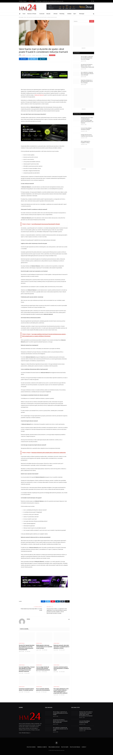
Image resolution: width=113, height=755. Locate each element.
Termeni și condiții (42, 747)
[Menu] (19, 14)
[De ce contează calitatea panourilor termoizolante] (44, 680)
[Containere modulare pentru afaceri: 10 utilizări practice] (27, 680)
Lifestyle (55, 13)
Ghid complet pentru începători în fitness (85, 142)
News (25, 17)
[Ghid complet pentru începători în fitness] (76, 143)
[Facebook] (14, 68)
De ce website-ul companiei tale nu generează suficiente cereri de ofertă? (87, 74)
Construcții (41, 13)
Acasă (24, 13)
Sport (74, 13)
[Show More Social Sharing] (48, 59)
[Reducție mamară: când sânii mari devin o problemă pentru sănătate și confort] (62, 637)
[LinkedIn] (14, 75)
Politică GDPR (64, 747)
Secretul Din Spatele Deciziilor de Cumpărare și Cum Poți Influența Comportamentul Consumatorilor (26, 647)
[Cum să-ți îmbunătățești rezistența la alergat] (76, 129)
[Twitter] (14, 72)
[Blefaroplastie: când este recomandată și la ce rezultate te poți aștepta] (44, 637)
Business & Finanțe (31, 13)
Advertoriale (52, 55)
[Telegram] (14, 82)
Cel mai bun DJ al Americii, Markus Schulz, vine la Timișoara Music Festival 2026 (87, 66)
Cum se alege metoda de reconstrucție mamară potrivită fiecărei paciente (43, 668)
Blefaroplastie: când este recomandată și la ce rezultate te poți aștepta (44, 647)
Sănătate (69, 13)
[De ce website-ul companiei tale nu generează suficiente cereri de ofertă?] (76, 74)
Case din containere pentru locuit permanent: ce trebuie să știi (61, 668)
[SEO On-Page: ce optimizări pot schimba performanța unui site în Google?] (76, 58)
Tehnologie (81, 13)
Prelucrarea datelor (54, 747)
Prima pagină (21, 17)
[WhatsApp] (14, 85)
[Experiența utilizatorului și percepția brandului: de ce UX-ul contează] (76, 81)
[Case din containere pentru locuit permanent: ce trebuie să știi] (62, 658)
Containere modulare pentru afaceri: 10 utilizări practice (26, 689)
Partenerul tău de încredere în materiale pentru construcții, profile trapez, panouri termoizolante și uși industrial (87, 120)
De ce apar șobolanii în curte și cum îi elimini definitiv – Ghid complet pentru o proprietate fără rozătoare (61, 691)
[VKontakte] (14, 78)
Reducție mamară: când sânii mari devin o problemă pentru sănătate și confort (61, 647)
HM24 (24, 55)
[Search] (93, 13)
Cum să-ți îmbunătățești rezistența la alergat (86, 128)
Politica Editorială (75, 747)
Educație (48, 13)
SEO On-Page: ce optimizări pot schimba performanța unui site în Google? (50, 1)
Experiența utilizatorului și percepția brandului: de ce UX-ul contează (87, 81)
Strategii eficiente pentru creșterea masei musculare (87, 135)
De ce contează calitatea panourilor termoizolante (43, 689)
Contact (84, 747)
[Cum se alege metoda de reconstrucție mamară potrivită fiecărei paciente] (44, 658)
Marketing (62, 13)
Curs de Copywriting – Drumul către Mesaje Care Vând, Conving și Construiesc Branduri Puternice (27, 669)
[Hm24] (28, 7)
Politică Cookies (31, 747)
